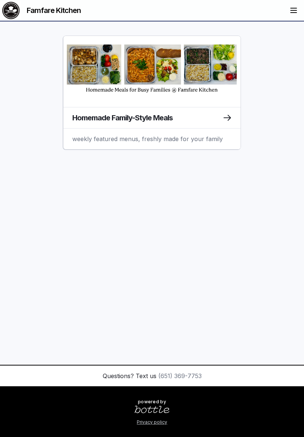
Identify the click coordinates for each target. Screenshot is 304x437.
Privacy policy (152, 422)
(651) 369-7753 (180, 376)
